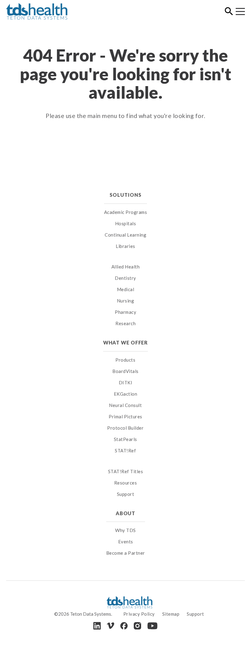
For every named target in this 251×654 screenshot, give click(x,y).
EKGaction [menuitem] (125, 394)
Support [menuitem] (125, 494)
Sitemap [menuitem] (171, 614)
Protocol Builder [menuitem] (125, 428)
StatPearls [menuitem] (125, 439)
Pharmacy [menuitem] (125, 312)
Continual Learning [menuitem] (125, 235)
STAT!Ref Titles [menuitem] (125, 471)
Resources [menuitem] (125, 482)
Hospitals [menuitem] (125, 223)
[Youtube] (152, 625)
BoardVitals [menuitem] (125, 371)
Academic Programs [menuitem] (125, 212)
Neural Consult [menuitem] (125, 405)
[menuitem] (125, 259)
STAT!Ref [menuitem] (125, 450)
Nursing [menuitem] (125, 300)
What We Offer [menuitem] (125, 342)
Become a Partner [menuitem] (125, 553)
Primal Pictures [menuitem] (125, 416)
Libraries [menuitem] (125, 246)
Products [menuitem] (125, 360)
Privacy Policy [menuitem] (139, 614)
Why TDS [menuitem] (125, 530)
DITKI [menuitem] (126, 382)
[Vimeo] (110, 625)
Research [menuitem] (125, 323)
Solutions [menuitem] (125, 195)
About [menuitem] (125, 513)
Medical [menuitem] (125, 289)
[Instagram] (137, 625)
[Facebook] (124, 625)
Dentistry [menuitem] (125, 278)
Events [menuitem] (125, 541)
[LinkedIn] (97, 626)
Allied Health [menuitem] (125, 266)
